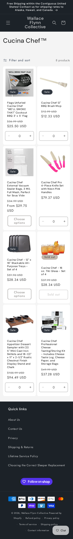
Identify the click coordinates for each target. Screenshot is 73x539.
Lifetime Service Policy (23, 456)
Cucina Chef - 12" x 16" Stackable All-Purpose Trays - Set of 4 (19, 264)
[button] (8, 22)
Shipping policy (49, 524)
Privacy (13, 438)
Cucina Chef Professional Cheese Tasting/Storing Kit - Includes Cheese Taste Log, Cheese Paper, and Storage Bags (53, 352)
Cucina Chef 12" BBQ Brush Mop (51, 104)
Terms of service (28, 524)
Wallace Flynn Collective (34, 513)
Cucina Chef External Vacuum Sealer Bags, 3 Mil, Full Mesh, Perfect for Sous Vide (19, 189)
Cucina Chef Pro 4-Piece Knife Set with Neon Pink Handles (52, 187)
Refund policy (33, 518)
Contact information (38, 530)
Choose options (19, 221)
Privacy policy (51, 518)
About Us (14, 420)
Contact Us (15, 429)
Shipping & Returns (20, 447)
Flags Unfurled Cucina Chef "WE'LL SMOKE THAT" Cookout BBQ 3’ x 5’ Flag (17, 109)
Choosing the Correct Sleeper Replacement (36, 465)
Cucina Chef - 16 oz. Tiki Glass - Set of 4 (53, 271)
